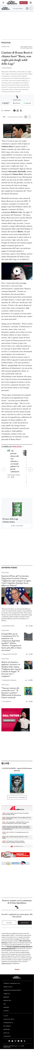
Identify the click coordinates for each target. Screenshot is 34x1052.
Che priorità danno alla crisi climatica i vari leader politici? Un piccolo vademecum (14, 461)
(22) (31, 680)
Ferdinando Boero (13, 475)
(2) (31, 654)
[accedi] (30, 2)
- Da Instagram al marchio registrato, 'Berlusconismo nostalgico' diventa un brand (13, 842)
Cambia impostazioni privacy (12, 990)
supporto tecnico (6, 963)
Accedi (9, 923)
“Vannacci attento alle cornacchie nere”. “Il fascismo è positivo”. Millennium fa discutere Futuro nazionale (11, 693)
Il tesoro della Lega (10, 518)
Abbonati (23, 3)
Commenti (7, 110)
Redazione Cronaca (8, 680)
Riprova (17, 969)
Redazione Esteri (7, 626)
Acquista (17, 525)
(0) (13, 477)
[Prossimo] (30, 470)
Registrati (25, 923)
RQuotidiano (6, 68)
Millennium (6, 701)
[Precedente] (3, 470)
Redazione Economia (9, 654)
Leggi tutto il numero (16, 797)
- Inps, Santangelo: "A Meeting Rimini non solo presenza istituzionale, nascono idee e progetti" (15, 822)
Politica (5, 42)
